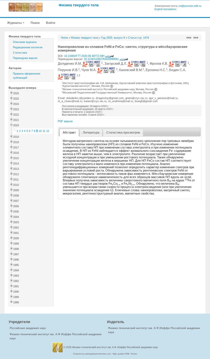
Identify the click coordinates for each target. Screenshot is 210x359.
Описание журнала (25, 42)
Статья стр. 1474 (138, 37)
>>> (195, 37)
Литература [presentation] (91, 132)
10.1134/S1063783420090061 (102, 59)
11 (44, 130)
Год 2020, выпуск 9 (113, 37)
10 (40, 130)
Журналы (14, 23)
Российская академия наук (28, 328)
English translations (165, 9)
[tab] (69, 132)
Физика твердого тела (79, 5)
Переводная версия (25, 58)
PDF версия (65, 121)
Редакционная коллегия (27, 47)
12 (47, 130)
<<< (188, 37)
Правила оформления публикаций (26, 75)
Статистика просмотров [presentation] (123, 132)
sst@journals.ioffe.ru (190, 6)
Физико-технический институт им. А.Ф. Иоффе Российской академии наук (115, 347)
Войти (50, 23)
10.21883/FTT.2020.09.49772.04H (84, 56)
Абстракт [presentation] (69, 132)
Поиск (35, 23)
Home (64, 37)
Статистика (20, 52)
